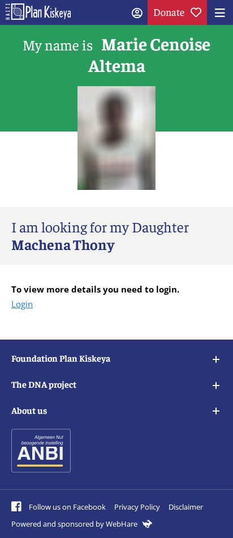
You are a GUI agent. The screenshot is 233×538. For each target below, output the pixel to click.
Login (22, 304)
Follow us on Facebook (66, 507)
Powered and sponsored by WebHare (75, 524)
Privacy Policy (137, 507)
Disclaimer (186, 507)
